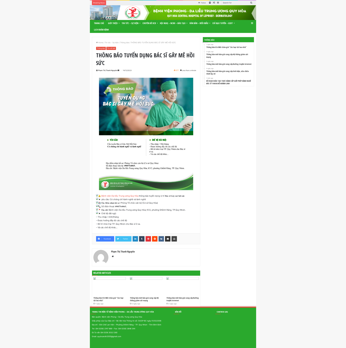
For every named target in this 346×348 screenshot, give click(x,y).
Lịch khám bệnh (101, 29)
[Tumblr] (141, 239)
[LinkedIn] (135, 239)
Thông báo (124, 42)
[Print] (174, 239)
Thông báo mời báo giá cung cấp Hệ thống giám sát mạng (144, 299)
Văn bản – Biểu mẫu (198, 23)
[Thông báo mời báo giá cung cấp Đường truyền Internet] (182, 286)
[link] (119, 196)
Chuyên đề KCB (149, 23)
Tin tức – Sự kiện (130, 23)
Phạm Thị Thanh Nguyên (107, 70)
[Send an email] (118, 70)
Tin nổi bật (111, 48)
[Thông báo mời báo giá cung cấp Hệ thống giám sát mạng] (146, 286)
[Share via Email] (167, 239)
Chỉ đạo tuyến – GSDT (222, 23)
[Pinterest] (148, 239)
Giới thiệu (113, 23)
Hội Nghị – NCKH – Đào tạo (172, 23)
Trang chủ (99, 23)
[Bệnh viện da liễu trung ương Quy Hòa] (173, 12)
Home (100, 42)
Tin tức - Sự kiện (112, 42)
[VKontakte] (161, 239)
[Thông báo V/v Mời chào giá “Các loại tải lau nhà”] (109, 286)
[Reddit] (154, 239)
